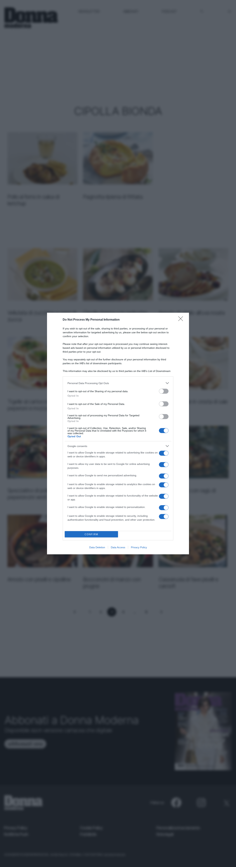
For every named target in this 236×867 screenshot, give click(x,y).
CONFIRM (91, 534)
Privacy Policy (139, 547)
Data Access (118, 547)
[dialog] (118, 433)
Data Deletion (97, 547)
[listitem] (118, 383)
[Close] (181, 319)
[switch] (164, 391)
